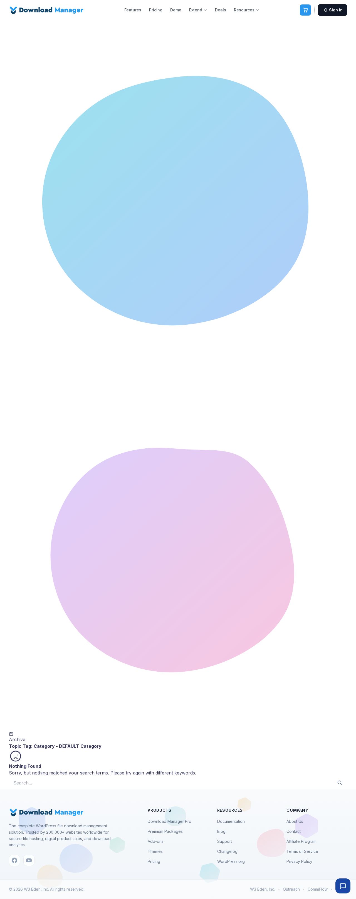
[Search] (340, 783)
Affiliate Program (301, 841)
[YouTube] (28, 860)
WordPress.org (231, 861)
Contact (293, 831)
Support (224, 841)
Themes (155, 851)
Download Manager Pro (169, 821)
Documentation (231, 821)
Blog (221, 831)
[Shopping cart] (305, 10)
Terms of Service (302, 851)
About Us (294, 821)
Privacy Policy (299, 861)
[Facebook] (14, 860)
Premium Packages (165, 831)
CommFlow (318, 889)
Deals (220, 10)
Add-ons (156, 841)
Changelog (227, 851)
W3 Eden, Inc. (262, 889)
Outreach (291, 889)
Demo (175, 10)
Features (132, 10)
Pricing (155, 10)
